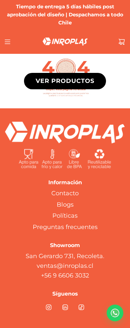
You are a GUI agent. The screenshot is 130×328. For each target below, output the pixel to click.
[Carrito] (121, 41)
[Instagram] (48, 307)
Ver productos (65, 81)
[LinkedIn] (65, 307)
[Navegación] (7, 41)
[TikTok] (81, 307)
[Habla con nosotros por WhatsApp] (115, 313)
